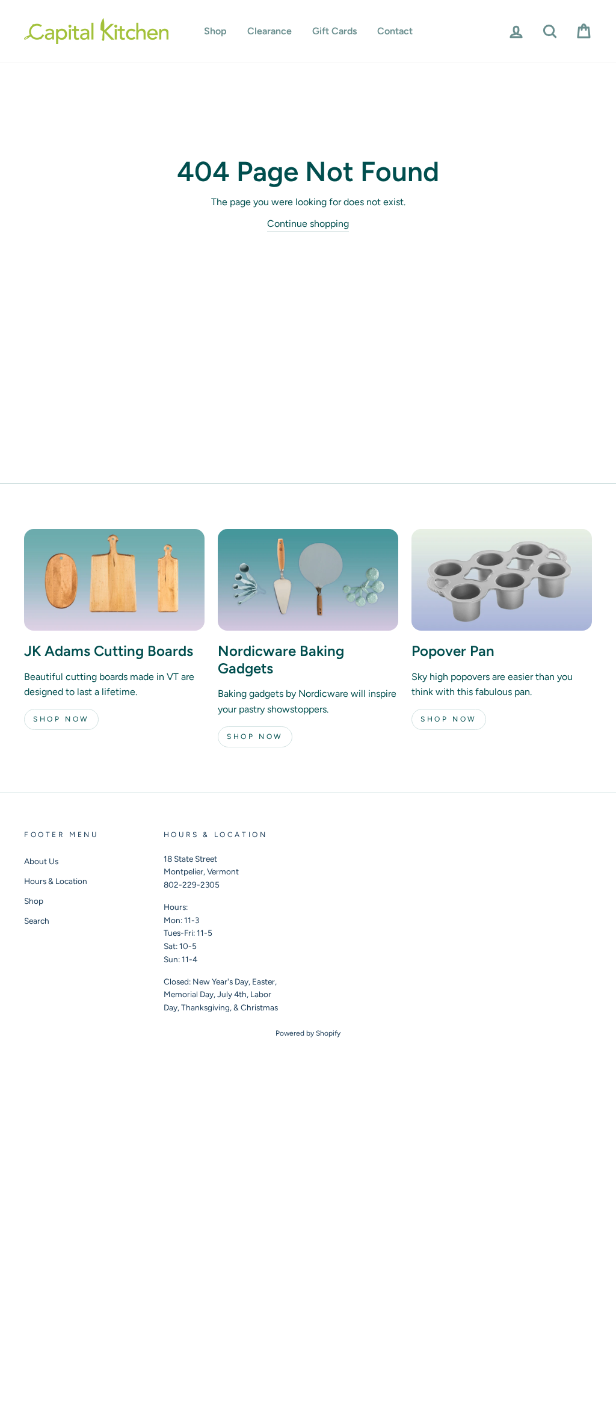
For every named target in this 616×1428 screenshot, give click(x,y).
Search (36, 921)
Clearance (269, 31)
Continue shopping (308, 223)
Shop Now (61, 719)
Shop (215, 31)
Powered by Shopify (308, 1033)
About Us (41, 861)
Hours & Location (55, 881)
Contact (395, 31)
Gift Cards (334, 31)
